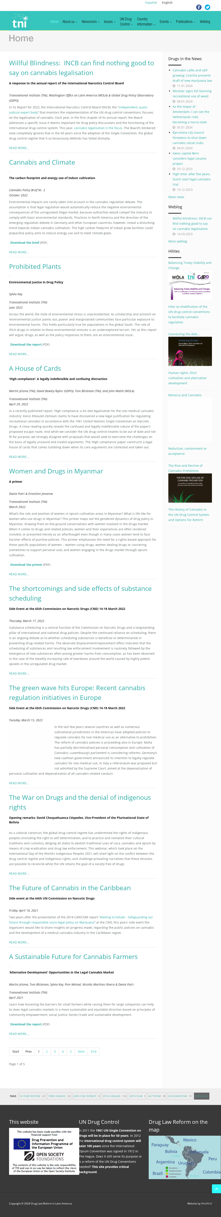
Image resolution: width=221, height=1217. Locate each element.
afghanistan (180, 1096)
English (167, 2)
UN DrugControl (126, 22)
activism (157, 1096)
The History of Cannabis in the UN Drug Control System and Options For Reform (188, 514)
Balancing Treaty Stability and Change (190, 265)
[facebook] (199, 6)
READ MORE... (19, 148)
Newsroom (90, 22)
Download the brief (24, 243)
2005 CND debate (86, 1096)
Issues (109, 22)
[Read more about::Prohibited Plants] (11, 276)
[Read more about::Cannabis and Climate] (11, 172)
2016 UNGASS (115, 1096)
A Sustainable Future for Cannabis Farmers (73, 956)
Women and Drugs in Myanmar (56, 471)
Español (151, 2)
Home (54, 22)
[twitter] (207, 6)
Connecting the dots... (184, 334)
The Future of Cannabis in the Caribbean (70, 887)
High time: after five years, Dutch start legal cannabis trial (192, 179)
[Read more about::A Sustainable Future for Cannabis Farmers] (11, 966)
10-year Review (32, 1096)
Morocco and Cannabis (185, 395)
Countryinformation (145, 22)
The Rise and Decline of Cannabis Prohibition (185, 468)
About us (68, 22)
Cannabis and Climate (42, 162)
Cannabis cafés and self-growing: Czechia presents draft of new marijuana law (192, 75)
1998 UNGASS (59, 1096)
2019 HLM (138, 1096)
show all (201, 1096)
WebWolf (206, 1203)
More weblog (177, 241)
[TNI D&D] (19, 20)
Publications (184, 22)
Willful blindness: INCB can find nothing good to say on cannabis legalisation (192, 223)
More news (176, 197)
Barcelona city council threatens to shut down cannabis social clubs (190, 137)
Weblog (205, 22)
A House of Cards (35, 368)
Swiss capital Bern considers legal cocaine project (189, 158)
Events (165, 22)
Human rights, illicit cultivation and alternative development (187, 378)
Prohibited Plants (35, 266)
